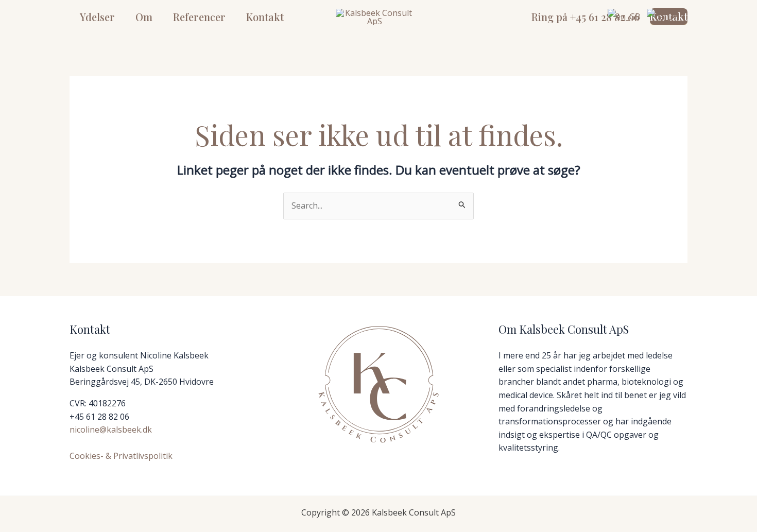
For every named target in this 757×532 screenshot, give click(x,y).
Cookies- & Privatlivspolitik (121, 455)
